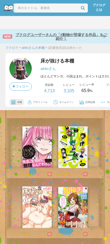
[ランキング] (35, 22)
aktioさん (48, 68)
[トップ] (8, 22)
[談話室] (62, 22)
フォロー (22, 86)
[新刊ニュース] (21, 22)
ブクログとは (99, 7)
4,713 (49, 91)
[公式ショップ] (89, 22)
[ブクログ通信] (75, 22)
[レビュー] (44, 174)
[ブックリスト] (49, 22)
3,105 (69, 91)
